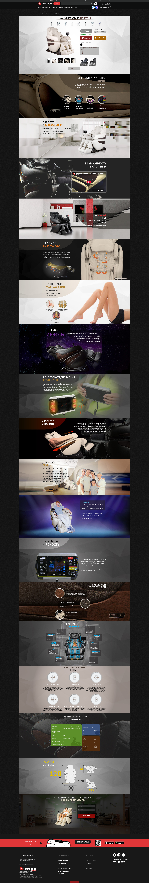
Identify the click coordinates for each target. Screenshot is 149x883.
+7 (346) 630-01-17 (26, 855)
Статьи (75, 7)
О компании (45, 7)
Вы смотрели (74, 882)
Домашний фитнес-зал (104, 7)
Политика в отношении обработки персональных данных (27, 860)
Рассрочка (60, 7)
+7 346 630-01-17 (105, 3)
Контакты (70, 7)
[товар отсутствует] (95, 3)
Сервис (66, 7)
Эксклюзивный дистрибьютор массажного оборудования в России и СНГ (97, 0)
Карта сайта (89, 868)
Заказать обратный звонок (106, 4)
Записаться (86, 815)
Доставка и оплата (53, 7)
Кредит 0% (89, 863)
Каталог (88, 857)
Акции (39, 7)
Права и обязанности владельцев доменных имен (26, 863)
